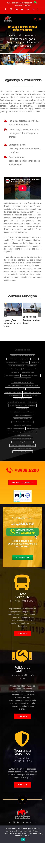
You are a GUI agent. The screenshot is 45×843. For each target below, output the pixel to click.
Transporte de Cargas (29, 432)
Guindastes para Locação (29, 368)
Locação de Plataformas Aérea (22, 398)
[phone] (35, 822)
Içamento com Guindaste (12, 375)
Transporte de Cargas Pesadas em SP (22, 442)
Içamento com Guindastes (23, 378)
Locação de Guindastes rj (14, 395)
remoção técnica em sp (16, 405)
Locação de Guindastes (33, 388)
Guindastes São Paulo (28, 372)
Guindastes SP (15, 372)
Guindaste (34, 359)
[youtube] (23, 822)
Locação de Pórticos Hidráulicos (16, 402)
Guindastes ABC (35, 362)
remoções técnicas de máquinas (22, 425)
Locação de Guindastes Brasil (13, 392)
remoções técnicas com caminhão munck (22, 412)
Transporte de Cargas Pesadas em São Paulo (22, 445)
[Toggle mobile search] (35, 19)
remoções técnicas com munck (22, 418)
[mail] (27, 822)
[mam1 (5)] (37, 59)
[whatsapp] (31, 822)
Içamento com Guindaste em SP (30, 375)
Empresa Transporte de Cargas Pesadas (18, 359)
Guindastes (25, 362)
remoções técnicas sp (15, 432)
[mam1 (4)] (22, 59)
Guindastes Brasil (31, 365)
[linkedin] (18, 822)
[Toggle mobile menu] (40, 19)
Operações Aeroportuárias (12, 309)
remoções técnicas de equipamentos (22, 422)
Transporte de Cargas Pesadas (22, 435)
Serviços (6, 326)
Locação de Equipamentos (32, 307)
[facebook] (10, 822)
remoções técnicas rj (32, 428)
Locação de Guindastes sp (31, 395)
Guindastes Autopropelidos (16, 365)
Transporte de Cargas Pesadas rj (22, 448)
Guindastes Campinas (14, 368)
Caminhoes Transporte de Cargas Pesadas (22, 355)
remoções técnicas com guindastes (22, 415)
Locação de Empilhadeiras (14, 385)
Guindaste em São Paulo (12, 362)
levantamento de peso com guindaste (22, 382)
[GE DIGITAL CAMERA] (7, 59)
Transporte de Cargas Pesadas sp (22, 451)
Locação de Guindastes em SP (32, 392)
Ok (23, 839)
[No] (42, 834)
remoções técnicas (22, 408)
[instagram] (14, 822)
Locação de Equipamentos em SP (15, 388)
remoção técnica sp (30, 405)
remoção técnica (32, 402)
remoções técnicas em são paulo (15, 428)
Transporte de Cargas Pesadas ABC (22, 438)
